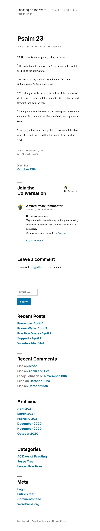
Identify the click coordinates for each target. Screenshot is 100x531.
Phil (22, 46)
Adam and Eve (39, 371)
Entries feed (26, 494)
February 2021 (28, 419)
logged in (36, 267)
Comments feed (29, 499)
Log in (21, 489)
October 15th (38, 386)
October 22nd (40, 381)
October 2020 (27, 433)
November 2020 (29, 428)
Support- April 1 (29, 338)
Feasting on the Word (31, 10)
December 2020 (29, 423)
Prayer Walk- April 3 (32, 328)
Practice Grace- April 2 (34, 333)
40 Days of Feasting (29, 154)
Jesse (32, 366)
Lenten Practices (29, 466)
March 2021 (26, 414)
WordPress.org (28, 504)
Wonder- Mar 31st (30, 343)
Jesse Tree (25, 461)
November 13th (55, 376)
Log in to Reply (34, 240)
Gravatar (62, 233)
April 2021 (25, 409)
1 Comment (56, 46)
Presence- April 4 (30, 323)
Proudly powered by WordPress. (51, 521)
